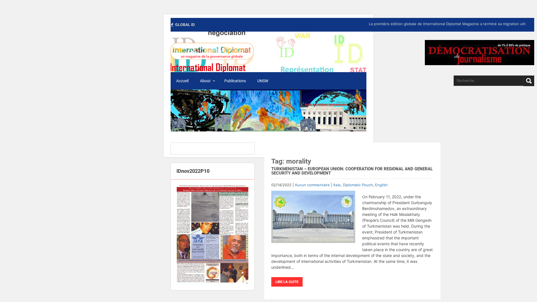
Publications (235, 81)
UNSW (262, 81)
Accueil (182, 81)
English (381, 185)
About (205, 81)
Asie (337, 185)
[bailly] (212, 234)
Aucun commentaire (312, 185)
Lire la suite (286, 282)
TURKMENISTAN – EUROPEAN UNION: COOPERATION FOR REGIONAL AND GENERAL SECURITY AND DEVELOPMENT (352, 171)
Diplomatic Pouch (358, 185)
